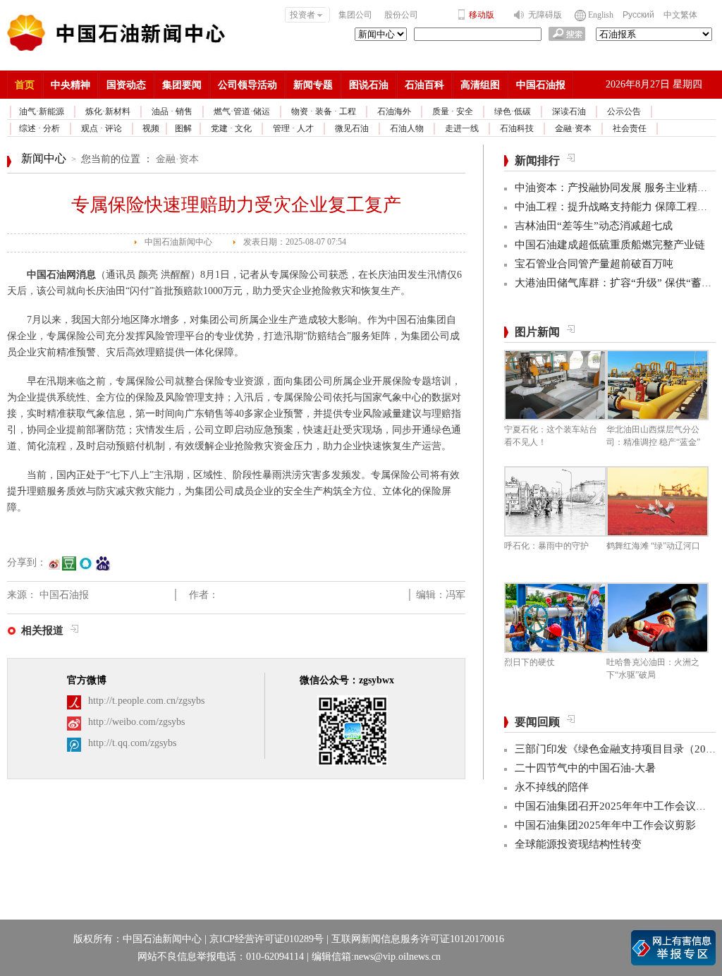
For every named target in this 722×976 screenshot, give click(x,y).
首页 (25, 85)
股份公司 (401, 15)
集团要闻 (182, 85)
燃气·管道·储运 (242, 111)
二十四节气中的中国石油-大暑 (585, 768)
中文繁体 (680, 15)
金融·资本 (573, 128)
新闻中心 (43, 158)
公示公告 (624, 111)
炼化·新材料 (107, 111)
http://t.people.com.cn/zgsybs (146, 700)
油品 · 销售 (172, 111)
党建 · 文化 (231, 128)
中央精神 (70, 85)
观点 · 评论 (101, 128)
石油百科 (424, 85)
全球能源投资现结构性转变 (578, 844)
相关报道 (42, 630)
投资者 (302, 15)
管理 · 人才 (293, 128)
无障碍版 (545, 15)
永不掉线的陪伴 (552, 787)
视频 (150, 128)
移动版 (481, 15)
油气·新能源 (41, 111)
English (600, 15)
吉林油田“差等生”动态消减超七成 (594, 225)
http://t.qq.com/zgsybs (132, 743)
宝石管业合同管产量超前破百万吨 (594, 263)
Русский (638, 15)
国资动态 (126, 85)
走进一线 (462, 128)
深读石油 (569, 111)
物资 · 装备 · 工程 (323, 111)
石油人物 (407, 128)
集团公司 (355, 15)
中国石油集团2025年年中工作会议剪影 (605, 825)
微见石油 (352, 128)
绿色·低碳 (512, 111)
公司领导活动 (247, 85)
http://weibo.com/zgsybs (136, 721)
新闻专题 (313, 85)
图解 (183, 128)
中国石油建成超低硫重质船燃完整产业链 (610, 244)
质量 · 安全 (452, 111)
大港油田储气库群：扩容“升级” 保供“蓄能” (616, 282)
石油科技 (517, 128)
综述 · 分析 (39, 128)
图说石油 (368, 85)
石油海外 (394, 111)
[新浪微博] (54, 568)
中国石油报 (540, 85)
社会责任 (630, 128)
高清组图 (480, 85)
